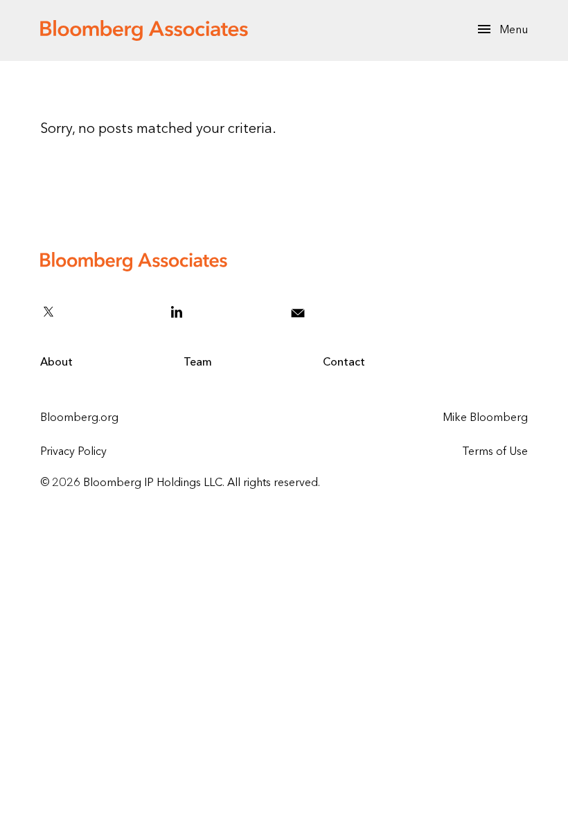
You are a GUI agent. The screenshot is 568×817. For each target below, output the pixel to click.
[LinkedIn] (221, 312)
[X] (96, 312)
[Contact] (333, 312)
